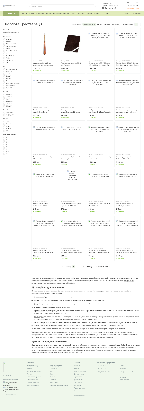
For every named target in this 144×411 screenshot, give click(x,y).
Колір (5, 91)
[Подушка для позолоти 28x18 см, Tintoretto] (72, 44)
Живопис (77, 366)
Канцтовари (78, 382)
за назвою (115, 24)
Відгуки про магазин (36, 13)
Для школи (77, 385)
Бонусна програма (33, 385)
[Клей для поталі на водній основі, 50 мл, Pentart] (44, 91)
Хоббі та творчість (80, 371)
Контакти (53, 379)
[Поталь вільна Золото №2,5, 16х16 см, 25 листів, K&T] (44, 184)
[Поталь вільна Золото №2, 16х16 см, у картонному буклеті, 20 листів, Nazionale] (72, 231)
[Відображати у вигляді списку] (139, 24)
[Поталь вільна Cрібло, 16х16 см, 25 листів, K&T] (100, 184)
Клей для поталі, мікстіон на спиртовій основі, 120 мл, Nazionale (70, 112)
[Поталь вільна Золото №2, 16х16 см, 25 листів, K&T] (127, 184)
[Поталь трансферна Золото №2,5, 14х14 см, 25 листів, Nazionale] (127, 138)
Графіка (76, 368)
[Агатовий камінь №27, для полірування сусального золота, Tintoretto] (44, 44)
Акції (51, 371)
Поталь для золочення (41, 291)
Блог (51, 374)
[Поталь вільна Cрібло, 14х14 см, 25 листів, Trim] (72, 138)
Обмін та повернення (61, 13)
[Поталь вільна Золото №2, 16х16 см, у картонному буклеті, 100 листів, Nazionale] (127, 231)
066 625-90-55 (132, 3)
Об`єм (5, 119)
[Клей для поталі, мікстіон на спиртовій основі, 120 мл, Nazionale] (72, 91)
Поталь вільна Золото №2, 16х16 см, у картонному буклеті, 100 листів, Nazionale (127, 252)
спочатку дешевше (103, 24)
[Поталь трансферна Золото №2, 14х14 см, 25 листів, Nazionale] (100, 138)
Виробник (7, 36)
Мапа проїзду (124, 379)
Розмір (6, 110)
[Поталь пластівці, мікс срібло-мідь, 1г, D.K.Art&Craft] (72, 184)
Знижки (76, 391)
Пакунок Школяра (92, 13)
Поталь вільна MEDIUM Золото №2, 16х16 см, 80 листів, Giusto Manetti (127, 65)
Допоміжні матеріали (11, 32)
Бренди (24, 13)
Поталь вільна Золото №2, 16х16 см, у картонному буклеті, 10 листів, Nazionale (44, 252)
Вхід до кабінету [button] (32, 366)
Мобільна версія (10, 395)
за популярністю (89, 24)
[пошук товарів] (94, 6)
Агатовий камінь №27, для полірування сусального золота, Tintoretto (44, 65)
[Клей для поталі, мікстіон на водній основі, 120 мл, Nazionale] (100, 91)
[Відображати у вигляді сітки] (136, 24)
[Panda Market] (12, 367)
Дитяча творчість (79, 374)
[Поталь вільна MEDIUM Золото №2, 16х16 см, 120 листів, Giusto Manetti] (100, 44)
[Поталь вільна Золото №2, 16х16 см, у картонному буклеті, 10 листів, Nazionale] (44, 231)
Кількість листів (9, 134)
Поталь (6, 29)
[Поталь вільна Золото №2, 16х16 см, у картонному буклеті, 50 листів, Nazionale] (100, 231)
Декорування (78, 379)
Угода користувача (56, 366)
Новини (52, 377)
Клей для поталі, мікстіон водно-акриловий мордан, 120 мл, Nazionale (127, 112)
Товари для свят (79, 388)
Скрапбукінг (78, 377)
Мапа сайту (54, 382)
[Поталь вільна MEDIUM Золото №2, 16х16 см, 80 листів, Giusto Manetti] (127, 44)
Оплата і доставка (77, 13)
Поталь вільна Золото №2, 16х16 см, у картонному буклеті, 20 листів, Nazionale (72, 252)
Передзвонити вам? (132, 8)
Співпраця (53, 368)
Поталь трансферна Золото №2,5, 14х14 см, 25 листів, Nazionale (125, 159)
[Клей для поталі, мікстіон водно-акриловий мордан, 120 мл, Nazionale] (127, 91)
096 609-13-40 (132, 6)
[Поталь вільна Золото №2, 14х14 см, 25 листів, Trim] (44, 138)
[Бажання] (118, 13)
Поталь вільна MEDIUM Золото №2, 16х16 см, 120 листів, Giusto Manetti (100, 65)
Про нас (49, 13)
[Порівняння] (113, 13)
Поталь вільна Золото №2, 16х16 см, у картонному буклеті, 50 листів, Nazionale (100, 252)
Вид (5, 66)
